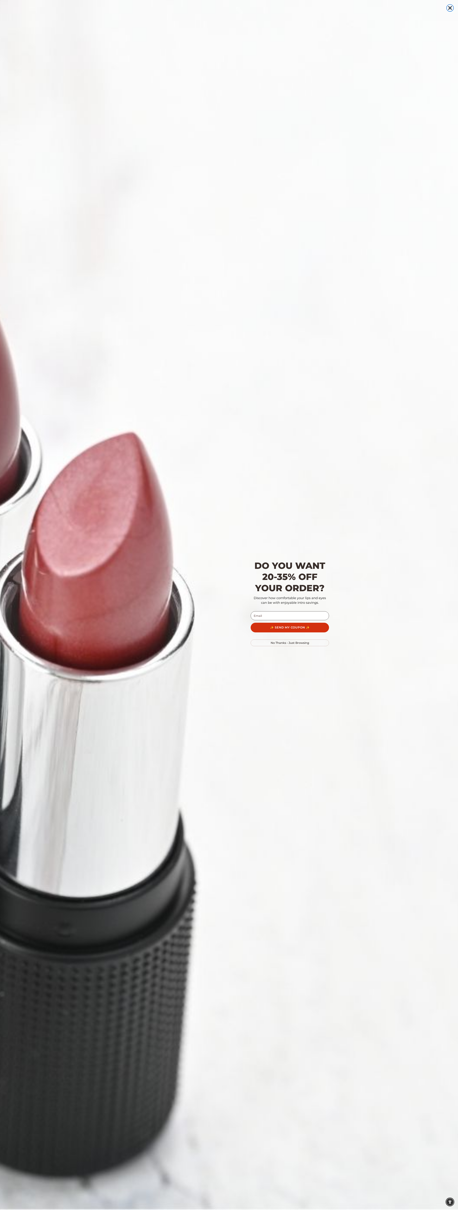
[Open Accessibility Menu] (449, 1201)
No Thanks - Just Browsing (290, 643)
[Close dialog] (450, 7)
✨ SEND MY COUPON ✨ (290, 627)
